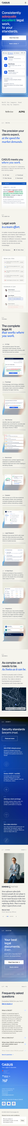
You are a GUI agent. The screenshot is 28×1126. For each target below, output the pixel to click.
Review (11, 53)
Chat (6, 53)
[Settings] (22, 53)
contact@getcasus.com (8, 1095)
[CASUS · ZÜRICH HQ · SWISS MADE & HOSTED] (15, 704)
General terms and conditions (11, 1115)
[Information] (24, 53)
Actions (17, 53)
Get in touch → (7, 1004)
